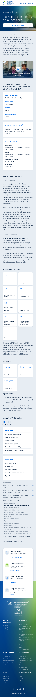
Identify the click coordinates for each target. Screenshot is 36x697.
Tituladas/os (6, 678)
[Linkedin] (17, 689)
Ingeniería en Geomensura (11, 503)
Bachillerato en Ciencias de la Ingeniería (16, 505)
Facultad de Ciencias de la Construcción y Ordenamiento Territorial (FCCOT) (16, 540)
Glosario (21, 647)
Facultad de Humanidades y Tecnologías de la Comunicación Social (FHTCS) (16, 496)
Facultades (22, 665)
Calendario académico (25, 669)
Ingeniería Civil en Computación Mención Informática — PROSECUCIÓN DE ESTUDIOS (17, 532)
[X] (20, 688)
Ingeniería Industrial (10, 525)
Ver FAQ (12, 595)
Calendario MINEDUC (25, 626)
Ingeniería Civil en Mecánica (12, 518)
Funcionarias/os (7, 683)
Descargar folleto (18, 25)
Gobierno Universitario (25, 658)
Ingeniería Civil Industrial (11, 523)
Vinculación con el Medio (9, 663)
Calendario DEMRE (24, 649)
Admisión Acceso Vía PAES (24, 629)
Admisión (23, 620)
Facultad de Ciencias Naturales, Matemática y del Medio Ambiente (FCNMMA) (16, 491)
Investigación (6, 656)
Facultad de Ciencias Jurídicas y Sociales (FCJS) (15, 486)
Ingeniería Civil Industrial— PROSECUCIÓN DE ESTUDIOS (17, 528)
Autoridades (22, 663)
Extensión (5, 658)
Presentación (22, 656)
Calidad (5, 665)
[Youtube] (23, 689)
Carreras (15, 11)
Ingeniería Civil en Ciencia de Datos (14, 512)
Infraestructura (23, 667)
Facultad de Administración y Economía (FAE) (16, 536)
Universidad (24, 653)
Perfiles (6, 673)
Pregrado (5, 625)
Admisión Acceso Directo (26, 632)
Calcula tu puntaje (24, 624)
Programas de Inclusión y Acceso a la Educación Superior (26, 639)
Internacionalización (8, 660)
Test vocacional (23, 643)
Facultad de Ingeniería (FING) (11, 12)
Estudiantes (6, 676)
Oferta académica (7, 11)
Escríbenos (15, 570)
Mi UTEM (22, 693)
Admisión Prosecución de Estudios (26, 634)
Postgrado (5, 628)
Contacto (16, 693)
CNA (20, 680)
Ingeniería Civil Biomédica (11, 507)
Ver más (13, 582)
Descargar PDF (17, 557)
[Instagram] (13, 689)
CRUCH (21, 678)
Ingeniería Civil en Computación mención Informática (16, 515)
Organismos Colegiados (25, 660)
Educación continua (8, 630)
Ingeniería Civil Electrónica (11, 510)
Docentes (5, 680)
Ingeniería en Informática (11, 521)
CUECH (21, 676)
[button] (23, 3)
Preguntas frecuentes (25, 645)
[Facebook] (10, 689)
